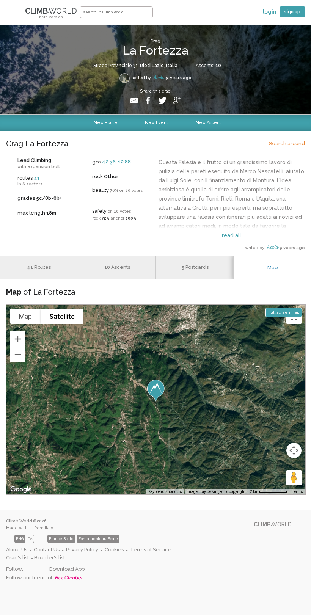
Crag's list (17, 557)
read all (231, 235)
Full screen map (283, 312)
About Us (16, 549)
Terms (297, 491)
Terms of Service (150, 549)
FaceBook (29, 569)
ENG (20, 539)
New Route (105, 122)
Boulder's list (49, 557)
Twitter (41, 569)
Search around (287, 143)
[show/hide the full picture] (295, 38)
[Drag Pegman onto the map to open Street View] (294, 477)
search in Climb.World (146, 12)
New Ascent (208, 122)
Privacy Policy (82, 549)
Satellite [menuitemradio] (62, 316)
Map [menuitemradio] (25, 316)
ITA (30, 539)
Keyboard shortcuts (165, 491)
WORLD (51, 12)
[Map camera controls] (294, 450)
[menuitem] (18, 550)
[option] (91, 539)
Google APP (91, 569)
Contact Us (47, 549)
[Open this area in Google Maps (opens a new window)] (20, 489)
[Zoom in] (17, 339)
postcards (195, 267)
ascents (117, 267)
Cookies (114, 549)
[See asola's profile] (124, 78)
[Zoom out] (17, 354)
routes (39, 267)
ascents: (208, 65)
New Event (156, 122)
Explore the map (164, 14)
